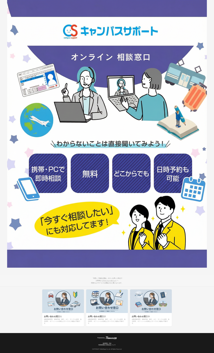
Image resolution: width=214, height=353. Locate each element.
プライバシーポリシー (109, 280)
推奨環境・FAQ (107, 343)
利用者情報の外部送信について (107, 345)
